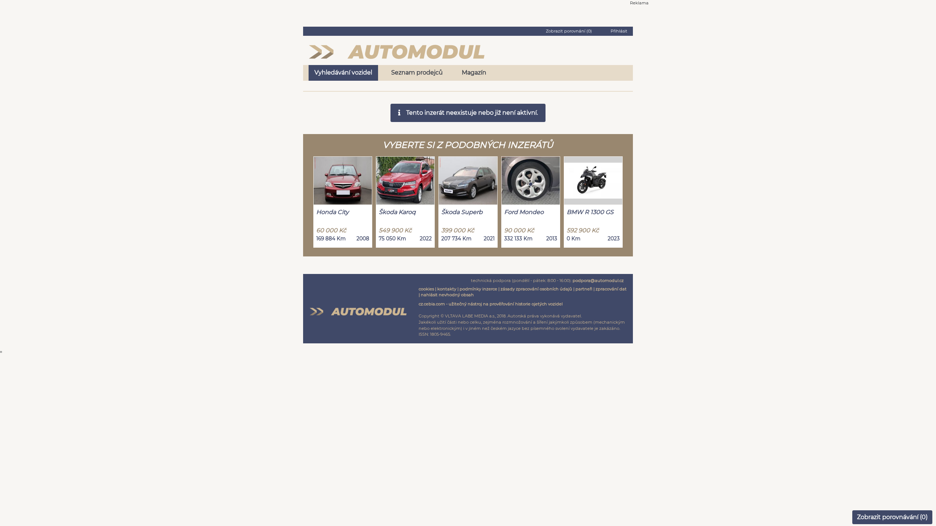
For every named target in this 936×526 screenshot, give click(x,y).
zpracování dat (611, 288)
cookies (426, 288)
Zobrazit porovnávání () (892, 517)
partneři (583, 288)
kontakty (446, 288)
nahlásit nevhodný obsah (447, 294)
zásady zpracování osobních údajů (536, 288)
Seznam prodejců (417, 72)
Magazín (474, 72)
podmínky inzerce (478, 288)
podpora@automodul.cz (598, 280)
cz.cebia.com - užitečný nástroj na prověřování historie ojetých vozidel (491, 303)
